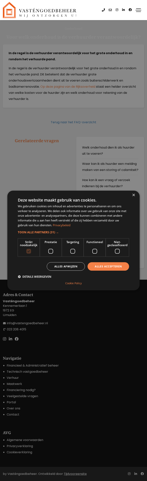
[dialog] (73, 241)
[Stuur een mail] (110, 10)
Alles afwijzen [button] (66, 266)
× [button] (133, 195)
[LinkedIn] (123, 10)
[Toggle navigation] (138, 10)
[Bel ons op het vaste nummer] (103, 10)
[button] (73, 232)
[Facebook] (130, 10)
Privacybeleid (61, 225)
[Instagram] (117, 10)
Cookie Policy (73, 283)
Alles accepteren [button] (108, 266)
